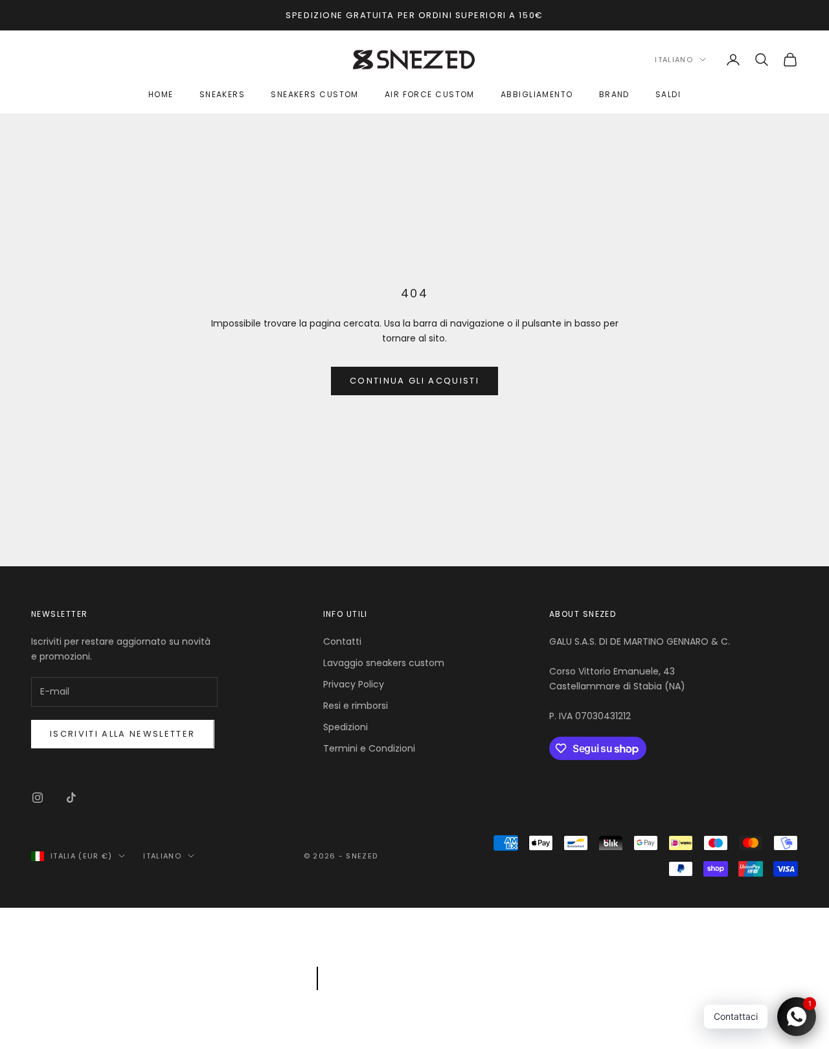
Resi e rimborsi (355, 705)
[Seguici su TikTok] (71, 797)
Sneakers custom (315, 94)
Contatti (342, 641)
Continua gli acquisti (414, 381)
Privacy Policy (353, 684)
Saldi (668, 94)
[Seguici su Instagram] (37, 797)
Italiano (674, 59)
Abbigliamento (537, 94)
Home (161, 94)
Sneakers (222, 94)
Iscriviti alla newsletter (123, 734)
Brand (614, 94)
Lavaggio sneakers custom (383, 662)
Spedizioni (345, 726)
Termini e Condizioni (369, 748)
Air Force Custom (430, 94)
